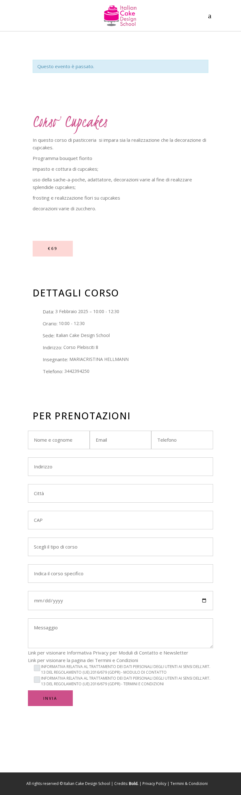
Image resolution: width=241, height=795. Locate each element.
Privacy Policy (154, 783)
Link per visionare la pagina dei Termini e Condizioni (83, 660)
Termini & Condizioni (189, 783)
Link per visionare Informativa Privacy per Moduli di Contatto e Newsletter (108, 652)
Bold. (133, 783)
